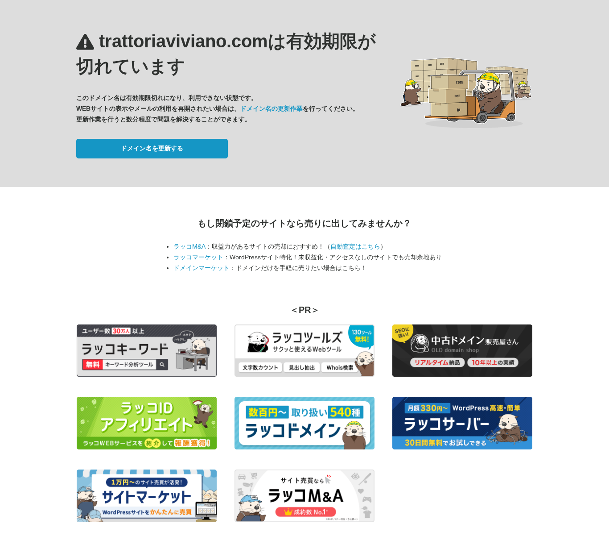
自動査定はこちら (355, 246)
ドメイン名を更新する (152, 148)
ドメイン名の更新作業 (271, 108)
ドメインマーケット (201, 267)
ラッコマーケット (198, 257)
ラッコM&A (189, 246)
